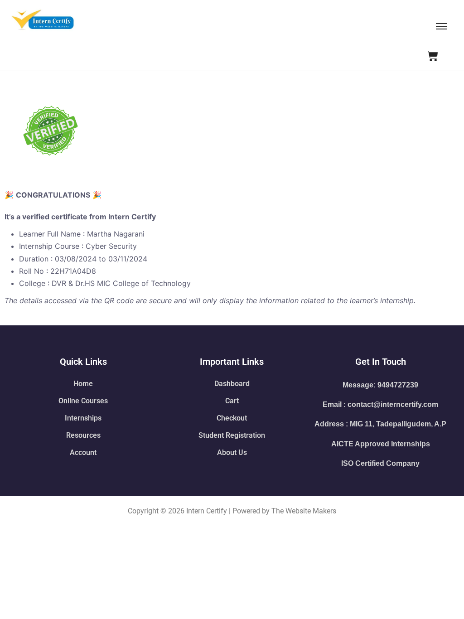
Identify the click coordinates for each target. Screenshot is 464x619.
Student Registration (231, 435)
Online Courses (83, 401)
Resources (83, 435)
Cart (232, 401)
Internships (83, 418)
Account (83, 452)
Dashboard (232, 383)
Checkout (232, 418)
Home (83, 383)
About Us (232, 452)
